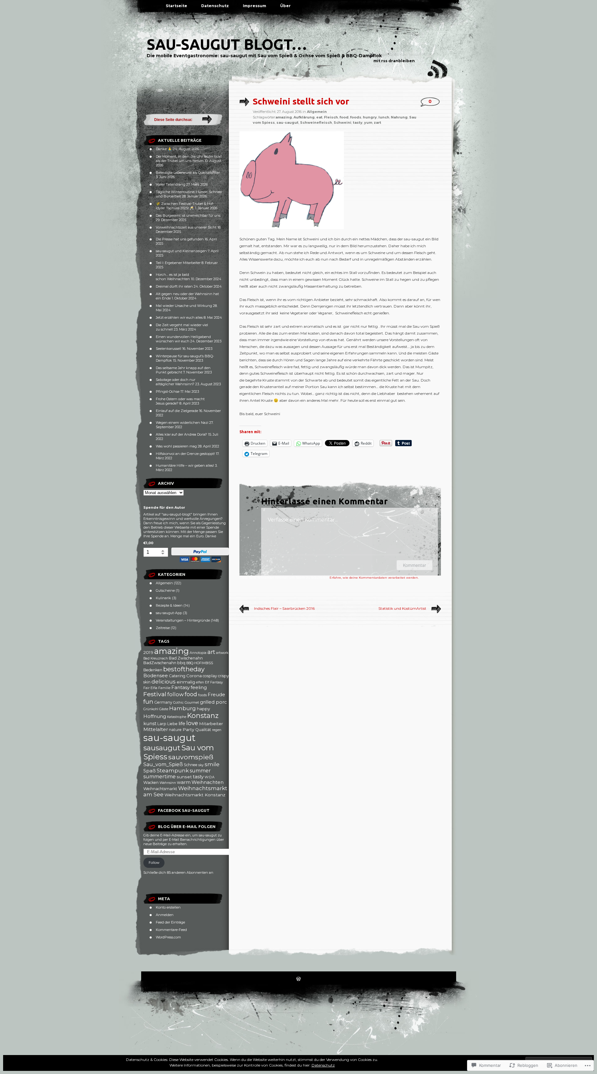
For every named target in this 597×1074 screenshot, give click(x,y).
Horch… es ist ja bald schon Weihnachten (173, 276)
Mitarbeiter (211, 723)
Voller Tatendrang (170, 184)
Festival (154, 694)
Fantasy (180, 687)
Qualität (203, 729)
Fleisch (331, 117)
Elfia (153, 688)
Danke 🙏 (164, 149)
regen (216, 730)
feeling (199, 687)
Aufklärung (304, 117)
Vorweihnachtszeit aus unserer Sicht (186, 227)
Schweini (342, 122)
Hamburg (182, 708)
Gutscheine (165, 590)
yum (368, 122)
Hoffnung (154, 716)
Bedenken (152, 670)
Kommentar (414, 565)
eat (319, 117)
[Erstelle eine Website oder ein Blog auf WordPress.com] (298, 979)
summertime (159, 777)
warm (184, 782)
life (181, 723)
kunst (149, 723)
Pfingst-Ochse (167, 391)
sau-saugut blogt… (227, 44)
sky (201, 765)
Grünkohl (150, 709)
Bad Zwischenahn (186, 658)
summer (200, 771)
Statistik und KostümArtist (402, 608)
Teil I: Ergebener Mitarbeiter (178, 263)
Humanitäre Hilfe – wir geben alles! (185, 465)
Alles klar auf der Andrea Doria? (181, 434)
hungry (370, 117)
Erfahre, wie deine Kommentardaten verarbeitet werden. (374, 578)
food (191, 694)
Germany (163, 702)
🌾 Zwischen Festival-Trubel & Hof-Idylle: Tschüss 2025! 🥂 (185, 205)
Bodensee (155, 675)
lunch (383, 117)
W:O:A (210, 777)
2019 (148, 652)
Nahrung (399, 117)
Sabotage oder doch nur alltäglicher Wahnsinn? (175, 381)
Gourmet (192, 703)
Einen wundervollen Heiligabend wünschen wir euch (183, 339)
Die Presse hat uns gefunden (180, 239)
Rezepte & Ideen (169, 605)
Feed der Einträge (170, 922)
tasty (198, 777)
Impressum (254, 5)
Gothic (178, 703)
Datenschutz (215, 5)
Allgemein (164, 583)
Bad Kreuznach (155, 658)
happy (203, 708)
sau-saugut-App (169, 613)
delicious (163, 681)
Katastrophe (176, 717)
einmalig (186, 681)
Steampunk (173, 770)
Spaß (149, 771)
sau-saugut (169, 737)
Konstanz (203, 715)
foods (202, 695)
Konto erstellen (168, 907)
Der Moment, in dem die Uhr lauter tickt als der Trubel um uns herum (189, 158)
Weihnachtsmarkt (160, 788)
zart (377, 122)
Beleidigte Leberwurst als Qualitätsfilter (188, 172)
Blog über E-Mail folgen (186, 826)
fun (148, 701)
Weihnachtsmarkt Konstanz (194, 794)
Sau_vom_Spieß (163, 764)
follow (175, 694)
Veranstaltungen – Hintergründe (183, 620)
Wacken (151, 782)
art (211, 652)
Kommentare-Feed (171, 930)
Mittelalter (155, 729)
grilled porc (213, 702)
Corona (194, 675)
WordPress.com (168, 937)
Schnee (190, 764)
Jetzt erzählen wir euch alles (179, 317)
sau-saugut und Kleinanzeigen (181, 251)
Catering (177, 676)
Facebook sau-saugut (184, 810)
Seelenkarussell (168, 348)
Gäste (163, 709)
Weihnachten (208, 782)
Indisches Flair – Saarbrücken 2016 (284, 608)
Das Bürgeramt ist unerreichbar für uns (188, 215)
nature (175, 729)
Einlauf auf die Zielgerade (177, 411)
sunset (184, 776)
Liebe (172, 723)
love (192, 723)
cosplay (210, 676)
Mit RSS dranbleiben (394, 60)
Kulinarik (163, 598)
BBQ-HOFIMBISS (199, 663)
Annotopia (198, 653)
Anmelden (165, 915)
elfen (200, 682)
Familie (164, 688)
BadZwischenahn (159, 662)
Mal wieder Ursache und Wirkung (184, 305)
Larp (161, 723)
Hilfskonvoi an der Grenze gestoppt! (185, 453)
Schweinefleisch (316, 122)
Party (188, 729)
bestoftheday (184, 669)
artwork (222, 653)
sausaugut (161, 747)
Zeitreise (163, 628)
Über (285, 5)
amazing (171, 651)
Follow (154, 862)
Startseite (176, 5)
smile (212, 764)
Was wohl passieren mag (176, 446)
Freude (216, 694)
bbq (181, 662)
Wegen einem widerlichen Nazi (182, 422)
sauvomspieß (190, 757)
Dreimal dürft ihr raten (174, 286)
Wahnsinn (168, 783)
